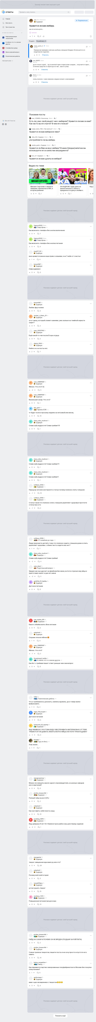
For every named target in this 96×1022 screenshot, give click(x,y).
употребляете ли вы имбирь (42, 140)
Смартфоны (41, 227)
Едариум (39, 22)
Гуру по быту (42, 741)
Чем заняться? (48, 129)
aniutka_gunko (36, 145)
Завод (40, 964)
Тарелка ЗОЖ (41, 410)
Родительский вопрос (45, 568)
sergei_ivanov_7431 (37, 129)
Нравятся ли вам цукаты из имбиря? (45, 159)
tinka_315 (34, 137)
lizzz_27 (34, 156)
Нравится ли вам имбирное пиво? (44, 132)
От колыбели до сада (45, 540)
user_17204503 (36, 118)
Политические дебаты (46, 699)
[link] (43, 182)
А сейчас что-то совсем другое (48, 660)
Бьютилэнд (45, 118)
